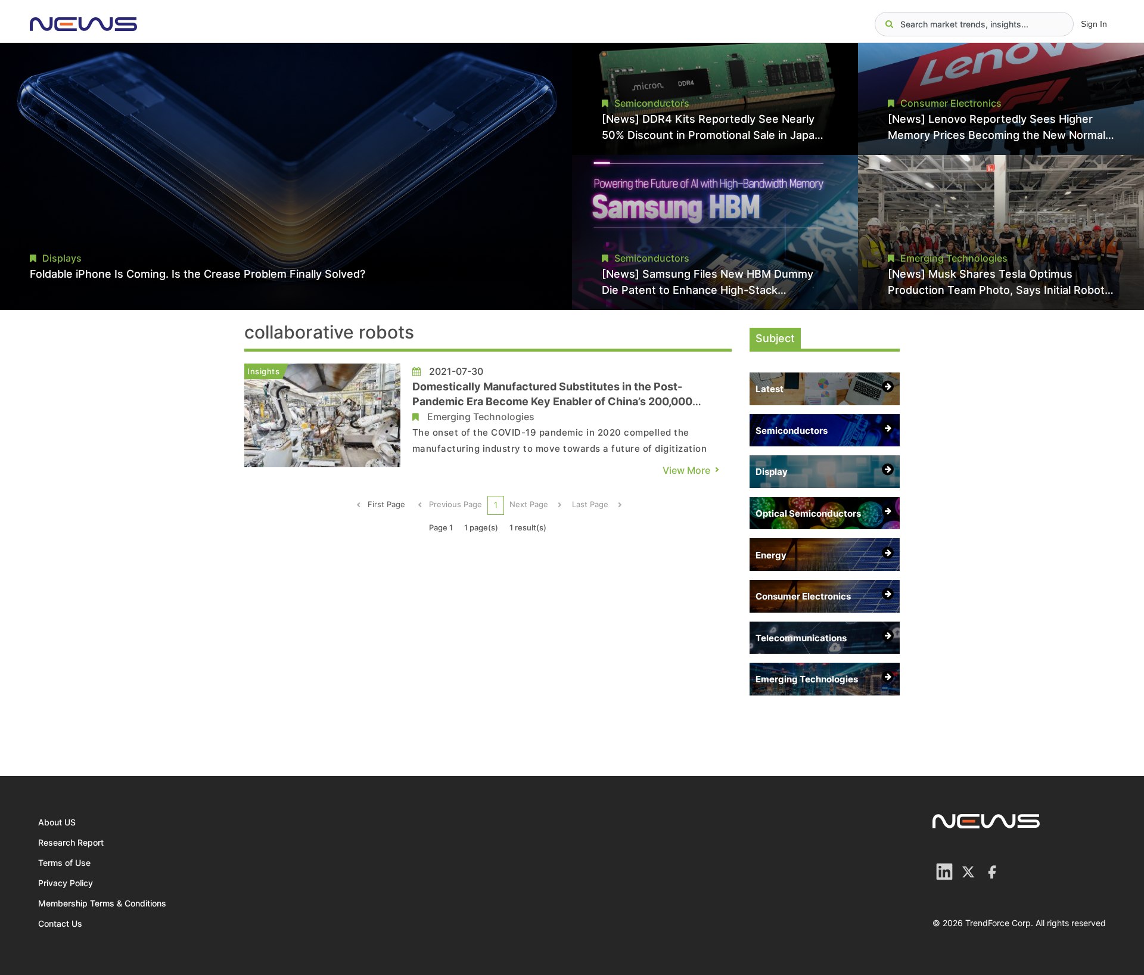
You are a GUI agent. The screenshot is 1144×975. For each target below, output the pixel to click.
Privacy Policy (65, 883)
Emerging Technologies (480, 417)
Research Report (71, 842)
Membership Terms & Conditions (102, 903)
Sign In (1094, 24)
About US (57, 822)
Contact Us (60, 923)
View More (686, 470)
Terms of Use (64, 863)
